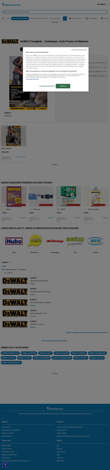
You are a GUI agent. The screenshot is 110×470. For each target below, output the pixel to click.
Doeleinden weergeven (46, 86)
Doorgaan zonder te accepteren (79, 49)
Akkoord (63, 86)
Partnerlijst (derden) (32, 79)
